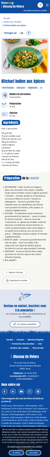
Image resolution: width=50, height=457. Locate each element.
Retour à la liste (16, 272)
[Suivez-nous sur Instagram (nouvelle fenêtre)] (30, 392)
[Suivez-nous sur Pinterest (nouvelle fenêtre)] (38, 392)
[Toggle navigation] (47, 5)
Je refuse (16, 453)
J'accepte (33, 453)
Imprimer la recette (18, 280)
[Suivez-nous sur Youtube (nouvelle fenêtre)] (21, 392)
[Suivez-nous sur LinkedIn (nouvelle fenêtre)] (13, 392)
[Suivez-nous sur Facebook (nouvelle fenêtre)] (4, 392)
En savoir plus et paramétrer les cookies (25, 447)
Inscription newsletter (27, 324)
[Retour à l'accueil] (7, 3)
